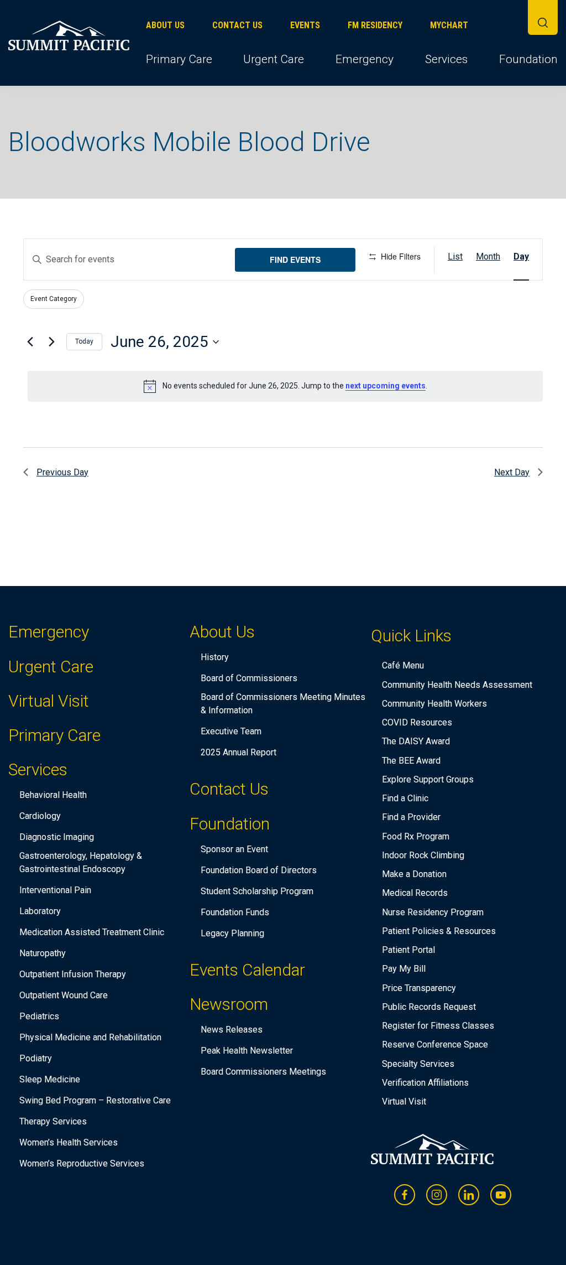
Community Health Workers (434, 703)
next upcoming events (385, 385)
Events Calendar (247, 969)
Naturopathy (42, 953)
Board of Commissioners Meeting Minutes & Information (283, 704)
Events (305, 25)
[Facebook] (404, 1194)
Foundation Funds (235, 912)
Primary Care (179, 59)
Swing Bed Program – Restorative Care (95, 1100)
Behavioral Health (53, 795)
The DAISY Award (416, 741)
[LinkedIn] (468, 1194)
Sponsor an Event (234, 849)
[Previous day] (29, 342)
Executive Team (231, 731)
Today (84, 341)
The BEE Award (411, 760)
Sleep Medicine (49, 1079)
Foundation (528, 59)
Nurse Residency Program (433, 912)
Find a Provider (411, 817)
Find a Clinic (405, 798)
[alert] (285, 386)
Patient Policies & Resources (439, 931)
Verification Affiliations (425, 1082)
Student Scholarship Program (257, 891)
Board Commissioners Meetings (263, 1071)
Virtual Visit (48, 701)
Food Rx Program (415, 836)
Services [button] (446, 59)
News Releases (232, 1029)
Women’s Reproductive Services (81, 1163)
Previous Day (62, 472)
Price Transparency (419, 988)
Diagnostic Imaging (56, 837)
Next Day (512, 472)
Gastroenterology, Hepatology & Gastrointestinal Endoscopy (80, 862)
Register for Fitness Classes (438, 1025)
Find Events (295, 259)
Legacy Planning (232, 933)
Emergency (365, 59)
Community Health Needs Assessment (457, 685)
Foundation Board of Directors (259, 870)
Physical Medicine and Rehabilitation (90, 1037)
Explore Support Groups (428, 779)
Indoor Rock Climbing (423, 855)
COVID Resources (417, 722)
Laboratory (40, 911)
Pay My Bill (404, 968)
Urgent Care (273, 59)
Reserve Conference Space (435, 1044)
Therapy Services (53, 1121)
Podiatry (35, 1058)
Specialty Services (418, 1064)
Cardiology (40, 816)
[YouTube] (500, 1194)
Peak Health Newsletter (247, 1050)
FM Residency (375, 25)
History (215, 657)
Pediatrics (39, 1016)
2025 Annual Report (238, 752)
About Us (165, 25)
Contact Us (237, 25)
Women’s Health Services (68, 1142)
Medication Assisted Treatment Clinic (91, 932)
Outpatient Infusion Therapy (72, 974)
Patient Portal (408, 950)
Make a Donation (414, 874)
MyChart (449, 25)
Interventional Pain (55, 890)
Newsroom (229, 1006)
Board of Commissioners (249, 678)
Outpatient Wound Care (63, 995)
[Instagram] (436, 1194)
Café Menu (403, 665)
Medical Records (415, 893)
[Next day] (51, 342)
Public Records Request (429, 1007)
